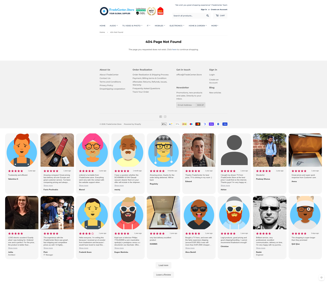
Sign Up (200, 105)
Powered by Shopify (132, 124)
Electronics (176, 26)
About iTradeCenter (109, 74)
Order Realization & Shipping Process (151, 74)
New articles (215, 92)
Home (102, 26)
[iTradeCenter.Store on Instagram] (165, 117)
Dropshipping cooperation (112, 89)
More (214, 26)
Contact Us (105, 78)
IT (148, 26)
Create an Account (219, 9)
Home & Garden (197, 26)
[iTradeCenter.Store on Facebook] (160, 117)
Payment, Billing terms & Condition (149, 78)
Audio (113, 26)
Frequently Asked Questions (146, 88)
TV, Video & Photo (131, 26)
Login (212, 74)
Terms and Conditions (110, 82)
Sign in (204, 9)
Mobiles (159, 26)
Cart (222, 15)
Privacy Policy (106, 85)
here (174, 49)
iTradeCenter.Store (113, 124)
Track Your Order (141, 92)
